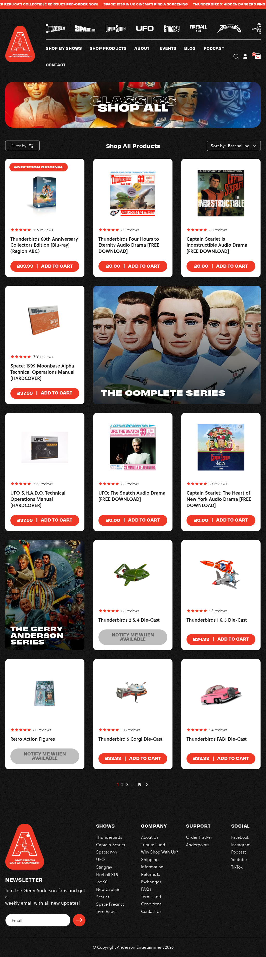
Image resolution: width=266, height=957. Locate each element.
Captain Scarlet (110, 845)
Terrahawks (106, 911)
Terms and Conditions (151, 900)
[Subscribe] (79, 920)
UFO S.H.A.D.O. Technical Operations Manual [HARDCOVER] (37, 499)
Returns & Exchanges (151, 877)
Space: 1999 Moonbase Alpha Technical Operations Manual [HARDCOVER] (42, 372)
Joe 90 (102, 882)
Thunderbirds (109, 837)
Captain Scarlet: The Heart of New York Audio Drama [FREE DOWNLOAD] (219, 499)
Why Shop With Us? (159, 852)
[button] (147, 48)
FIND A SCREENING (153, 4)
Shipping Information (152, 863)
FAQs (146, 889)
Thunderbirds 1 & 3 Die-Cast (217, 620)
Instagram (241, 845)
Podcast (238, 852)
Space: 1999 (106, 852)
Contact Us (151, 911)
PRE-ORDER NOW (63, 4)
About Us (149, 837)
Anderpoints (197, 845)
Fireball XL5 (107, 874)
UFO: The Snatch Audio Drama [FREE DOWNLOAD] (131, 496)
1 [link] (118, 784)
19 (139, 784)
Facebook (240, 837)
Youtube (239, 859)
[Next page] (146, 784)
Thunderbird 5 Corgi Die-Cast (130, 739)
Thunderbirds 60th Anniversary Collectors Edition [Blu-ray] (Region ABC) (44, 245)
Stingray (104, 867)
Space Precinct (110, 904)
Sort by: (218, 146)
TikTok (237, 867)
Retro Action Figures (32, 739)
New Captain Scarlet (108, 892)
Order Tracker (199, 837)
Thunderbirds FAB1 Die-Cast (217, 739)
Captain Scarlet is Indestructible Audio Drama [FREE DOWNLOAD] (217, 245)
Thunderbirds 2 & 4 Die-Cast (129, 620)
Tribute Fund (153, 845)
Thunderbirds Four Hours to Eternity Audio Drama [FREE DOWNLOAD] (128, 245)
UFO (100, 859)
